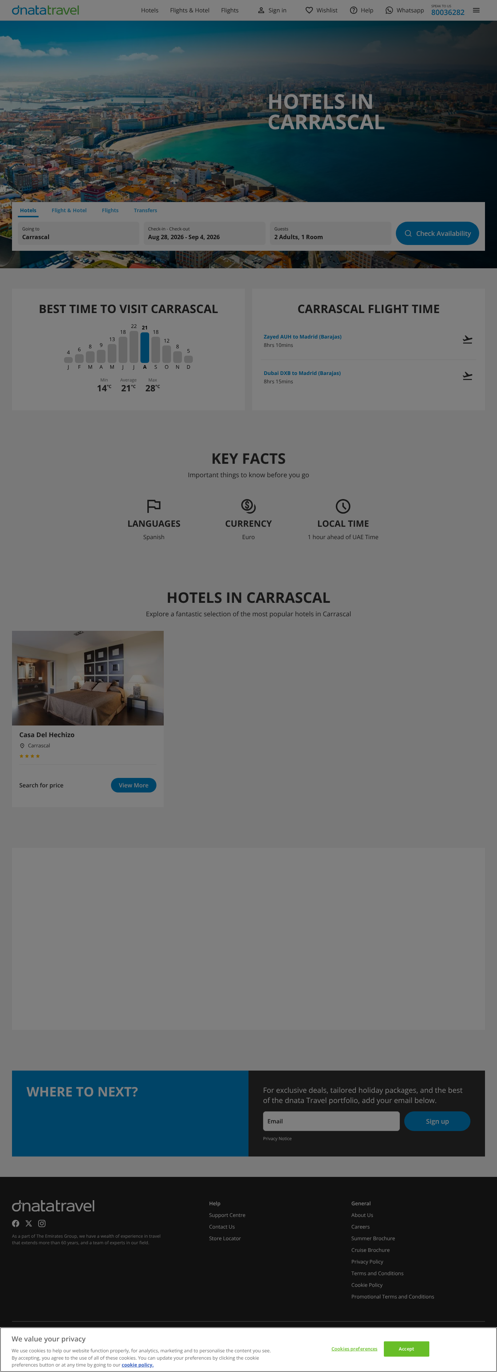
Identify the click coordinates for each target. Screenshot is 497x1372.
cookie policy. (138, 1364)
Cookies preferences (354, 1348)
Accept (406, 1348)
